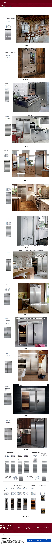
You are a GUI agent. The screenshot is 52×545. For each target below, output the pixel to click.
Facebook (1, 528)
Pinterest (7, 528)
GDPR (37, 527)
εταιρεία (18, 527)
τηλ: (3, 2)
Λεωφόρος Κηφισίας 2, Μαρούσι (8, 1)
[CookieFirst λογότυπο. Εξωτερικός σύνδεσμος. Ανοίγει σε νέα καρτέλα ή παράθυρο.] (1, 537)
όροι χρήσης (28, 528)
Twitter (4, 528)
